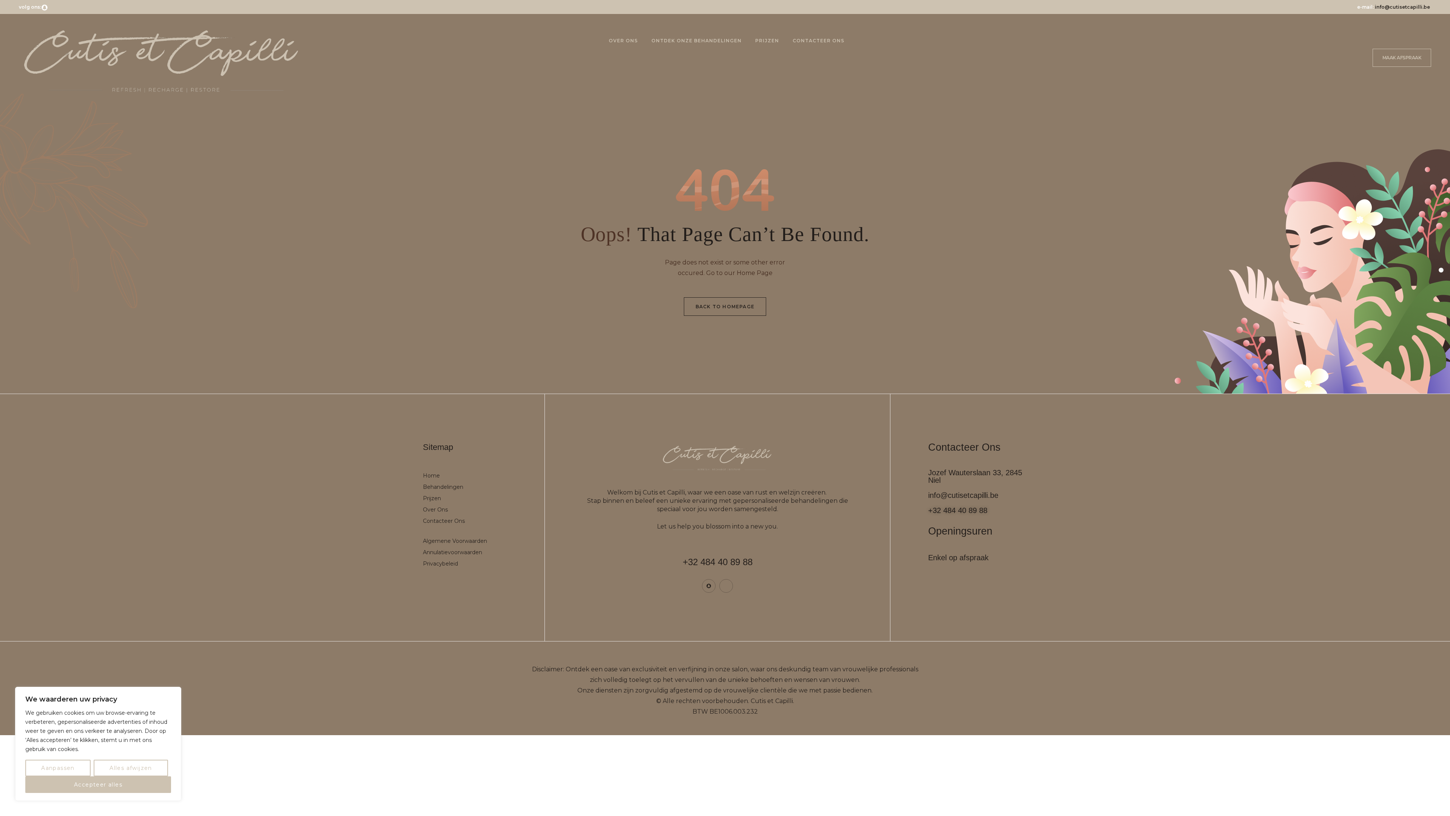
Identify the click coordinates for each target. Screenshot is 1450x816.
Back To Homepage (725, 306)
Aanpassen (58, 768)
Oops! (606, 234)
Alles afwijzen (131, 768)
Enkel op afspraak (958, 557)
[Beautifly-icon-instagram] (52, 8)
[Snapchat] (45, 8)
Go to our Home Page (739, 273)
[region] (98, 744)
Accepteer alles (98, 784)
